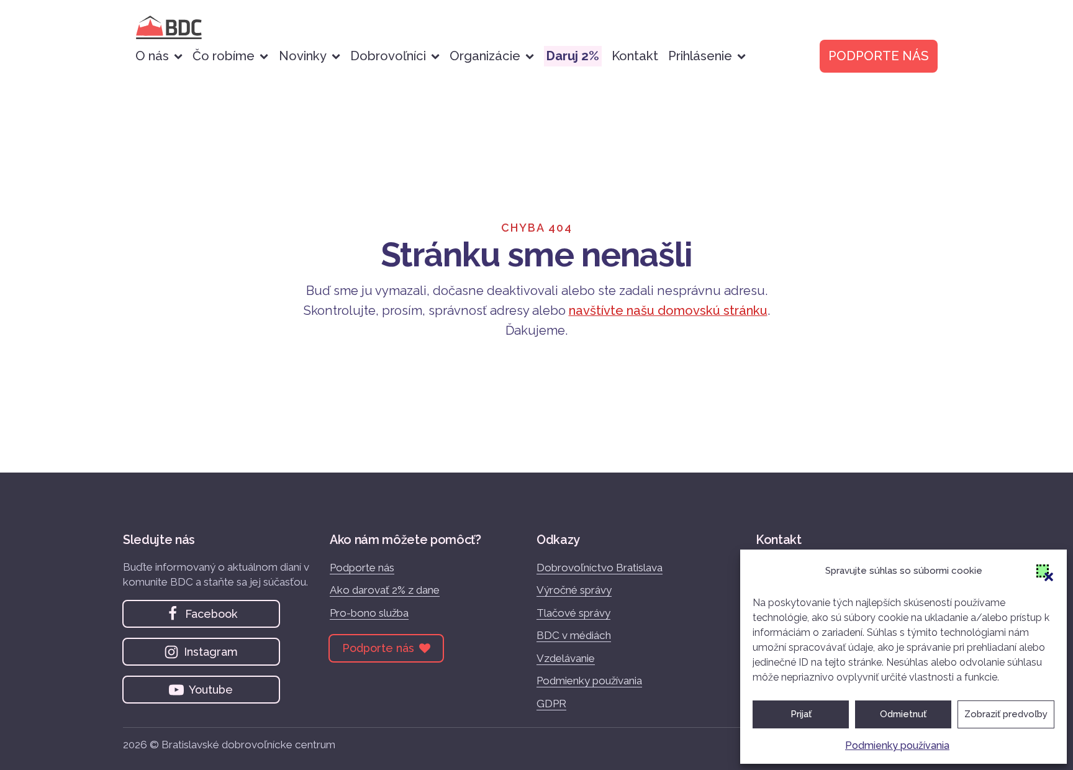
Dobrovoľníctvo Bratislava (599, 567)
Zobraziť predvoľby (1006, 714)
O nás (152, 55)
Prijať (801, 714)
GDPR (551, 703)
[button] (1042, 570)
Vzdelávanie (565, 658)
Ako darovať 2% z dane (385, 590)
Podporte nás (362, 567)
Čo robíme (223, 55)
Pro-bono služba (369, 613)
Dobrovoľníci (388, 55)
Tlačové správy (573, 613)
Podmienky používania (897, 745)
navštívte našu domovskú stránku (668, 310)
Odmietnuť (903, 714)
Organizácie (485, 55)
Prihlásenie (700, 55)
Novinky (303, 55)
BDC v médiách (573, 635)
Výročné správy (574, 590)
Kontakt (635, 55)
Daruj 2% (572, 55)
